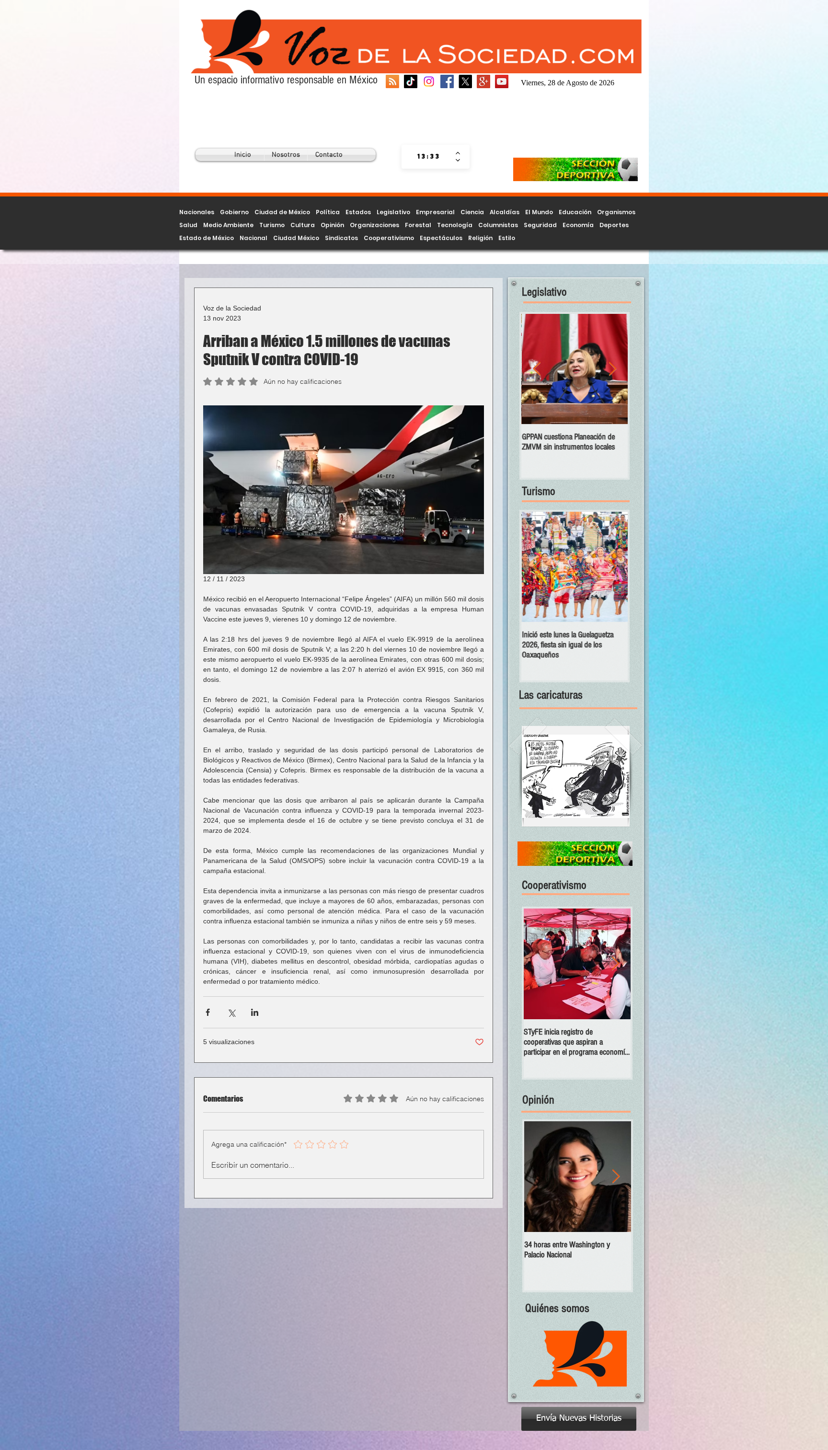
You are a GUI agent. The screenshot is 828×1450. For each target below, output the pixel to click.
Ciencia (472, 212)
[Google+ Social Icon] (483, 81)
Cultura (302, 225)
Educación (575, 212)
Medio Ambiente (228, 225)
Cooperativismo (389, 238)
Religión (480, 238)
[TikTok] (410, 81)
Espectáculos (441, 238)
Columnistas (498, 225)
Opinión (332, 225)
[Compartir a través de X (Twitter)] (231, 1012)
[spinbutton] (429, 157)
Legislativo (393, 212)
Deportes (614, 225)
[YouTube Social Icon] (501, 81)
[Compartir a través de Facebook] (207, 1012)
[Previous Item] (536, 369)
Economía (578, 225)
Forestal (418, 225)
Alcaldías (504, 212)
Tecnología (454, 225)
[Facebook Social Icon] (447, 81)
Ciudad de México (282, 212)
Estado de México (206, 238)
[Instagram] (429, 81)
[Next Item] (612, 369)
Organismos (616, 212)
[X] (465, 81)
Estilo (506, 238)
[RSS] (392, 81)
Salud (188, 225)
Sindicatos (341, 238)
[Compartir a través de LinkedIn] (254, 1012)
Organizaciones (374, 225)
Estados (358, 212)
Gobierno (234, 212)
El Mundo (539, 212)
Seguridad (540, 225)
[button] (576, 776)
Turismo (272, 225)
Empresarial (435, 212)
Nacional (253, 238)
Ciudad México (296, 238)
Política (328, 212)
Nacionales (196, 212)
